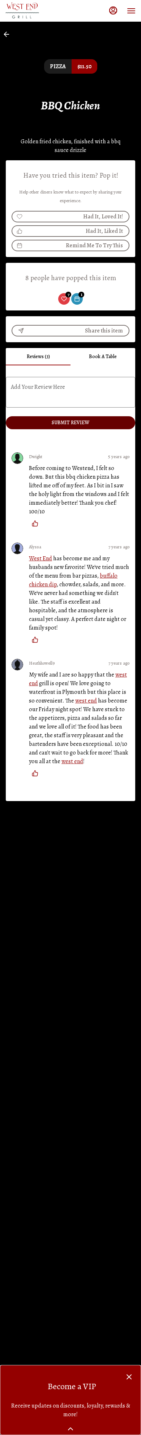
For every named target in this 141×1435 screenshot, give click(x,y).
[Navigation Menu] (131, 11)
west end (86, 701)
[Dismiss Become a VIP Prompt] (129, 1377)
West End (40, 558)
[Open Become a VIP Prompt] (70, 1429)
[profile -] (113, 10)
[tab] (38, 356)
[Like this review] (37, 523)
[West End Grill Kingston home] (37, 11)
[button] (8, 34)
